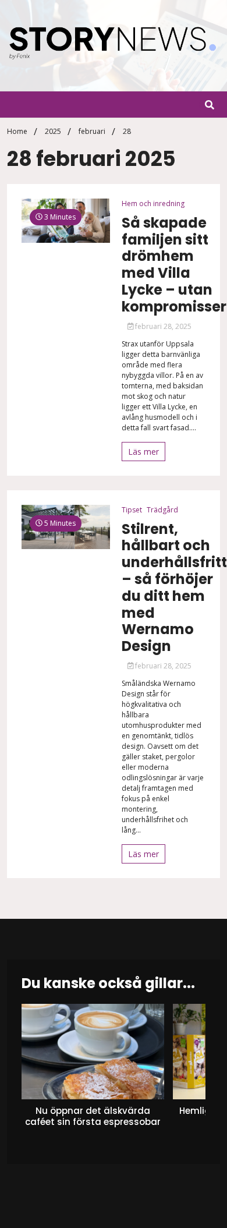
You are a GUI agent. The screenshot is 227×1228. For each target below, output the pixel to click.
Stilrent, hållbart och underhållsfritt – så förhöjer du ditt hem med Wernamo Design (174, 588)
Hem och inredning (153, 203)
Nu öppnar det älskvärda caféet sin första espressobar (92, 1116)
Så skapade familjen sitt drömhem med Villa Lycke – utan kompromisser (174, 265)
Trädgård (162, 510)
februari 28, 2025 (162, 326)
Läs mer (143, 451)
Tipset (132, 510)
